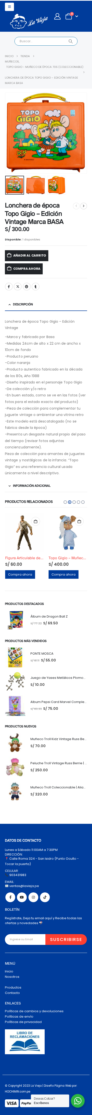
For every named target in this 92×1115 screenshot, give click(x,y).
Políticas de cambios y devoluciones (34, 1011)
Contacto (12, 993)
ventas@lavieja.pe (24, 886)
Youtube (22, 897)
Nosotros (12, 976)
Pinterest (27, 286)
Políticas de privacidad (23, 1022)
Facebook (9, 286)
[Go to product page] (24, 532)
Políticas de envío (19, 1016)
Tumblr (35, 286)
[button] (9, 7)
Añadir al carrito (29, 255)
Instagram (33, 897)
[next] (83, 206)
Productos (13, 987)
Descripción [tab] (23, 304)
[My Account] (57, 16)
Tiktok (45, 897)
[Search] (70, 41)
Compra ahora (27, 268)
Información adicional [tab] (32, 485)
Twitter (18, 286)
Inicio (9, 971)
